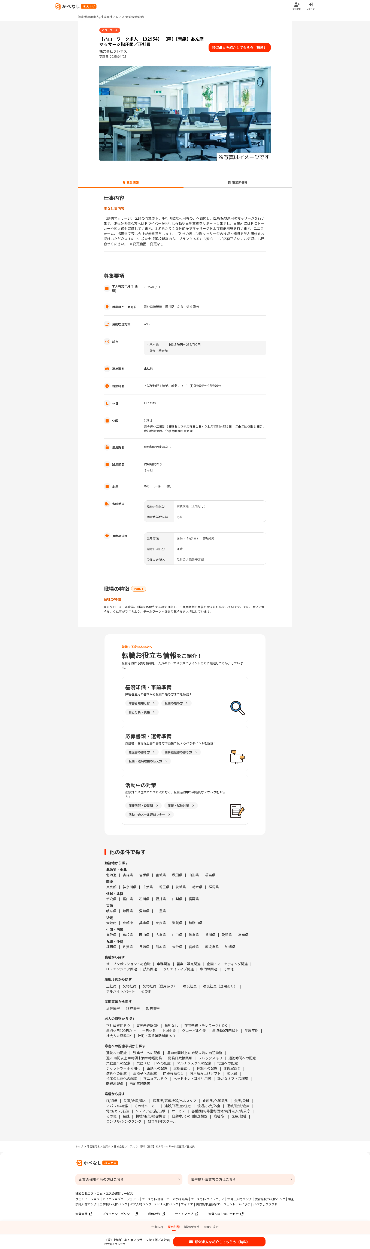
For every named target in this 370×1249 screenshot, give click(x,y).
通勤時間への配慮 (242, 1057)
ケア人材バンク (140, 1204)
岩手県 (144, 874)
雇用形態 (174, 1227)
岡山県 (144, 934)
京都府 (128, 922)
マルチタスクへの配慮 (194, 1063)
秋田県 (177, 874)
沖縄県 (230, 946)
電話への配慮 (227, 1063)
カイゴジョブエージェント (121, 1199)
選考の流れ (211, 1227)
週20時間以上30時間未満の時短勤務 (134, 1057)
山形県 (194, 874)
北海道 (111, 874)
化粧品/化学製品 (215, 1100)
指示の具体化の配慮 (121, 1078)
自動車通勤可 (140, 1083)
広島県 (161, 934)
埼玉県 (164, 886)
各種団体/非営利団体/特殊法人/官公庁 (220, 1110)
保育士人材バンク (239, 1199)
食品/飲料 (241, 1100)
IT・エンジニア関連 (121, 968)
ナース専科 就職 (153, 1199)
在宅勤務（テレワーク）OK (205, 1025)
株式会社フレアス (124, 1146)
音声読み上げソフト (205, 1073)
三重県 (161, 910)
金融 (126, 1116)
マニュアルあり (155, 1078)
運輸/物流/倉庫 (238, 1105)
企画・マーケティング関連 (227, 963)
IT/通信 (111, 1100)
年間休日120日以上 (121, 1030)
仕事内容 (157, 1227)
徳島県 (194, 934)
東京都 (111, 886)
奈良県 (161, 922)
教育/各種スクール (162, 1121)
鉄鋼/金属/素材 (135, 1100)
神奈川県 (129, 886)
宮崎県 (194, 946)
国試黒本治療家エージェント (216, 1204)
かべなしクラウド (265, 1204)
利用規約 (154, 1214)
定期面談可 (182, 1068)
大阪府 (111, 922)
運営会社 (81, 1214)
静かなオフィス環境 (232, 1078)
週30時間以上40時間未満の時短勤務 (194, 1052)
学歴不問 (251, 1030)
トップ (79, 1146)
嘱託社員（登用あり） (220, 986)
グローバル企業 (194, 1030)
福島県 (210, 874)
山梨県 (177, 898)
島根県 (128, 934)
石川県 (144, 898)
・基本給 (152, 344)
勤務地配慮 (114, 1083)
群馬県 (214, 886)
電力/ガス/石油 (117, 1110)
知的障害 (153, 1008)
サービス (178, 1110)
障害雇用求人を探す (98, 1146)
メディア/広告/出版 (150, 1110)
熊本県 (161, 946)
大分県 (177, 946)
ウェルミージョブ (87, 1199)
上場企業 (169, 1030)
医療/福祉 (238, 1116)
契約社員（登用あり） (160, 986)
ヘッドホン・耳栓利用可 (192, 1078)
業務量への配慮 (118, 1063)
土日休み (149, 1030)
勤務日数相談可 (180, 1057)
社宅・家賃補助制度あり (156, 1035)
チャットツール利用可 (123, 1068)
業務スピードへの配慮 (153, 1063)
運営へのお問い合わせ (223, 1214)
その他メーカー (146, 1105)
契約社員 (129, 986)
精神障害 (133, 1008)
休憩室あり (232, 1068)
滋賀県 (177, 922)
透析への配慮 (116, 1073)
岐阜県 (111, 910)
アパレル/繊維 (117, 1105)
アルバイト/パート (120, 991)
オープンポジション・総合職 (128, 963)
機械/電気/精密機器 (151, 1116)
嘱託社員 (190, 986)
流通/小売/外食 (208, 1105)
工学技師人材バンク (113, 1204)
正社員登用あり (118, 1025)
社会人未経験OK (118, 1035)
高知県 (243, 934)
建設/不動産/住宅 (177, 1105)
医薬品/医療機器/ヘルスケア (175, 1100)
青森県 (128, 874)
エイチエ (187, 1204)
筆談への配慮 (157, 1068)
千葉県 (148, 886)
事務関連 (163, 963)
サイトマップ (184, 1214)
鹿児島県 (212, 946)
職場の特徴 (191, 1227)
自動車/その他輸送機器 (189, 1116)
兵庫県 (144, 922)
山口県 (177, 934)
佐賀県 (128, 946)
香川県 (210, 934)
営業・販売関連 (189, 963)
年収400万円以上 (225, 1030)
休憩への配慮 (207, 1068)
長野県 (194, 898)
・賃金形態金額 (157, 351)
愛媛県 (227, 934)
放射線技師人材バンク (270, 1199)
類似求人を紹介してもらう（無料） (239, 47)
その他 (228, 968)
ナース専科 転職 (177, 1199)
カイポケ (244, 1204)
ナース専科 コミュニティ (207, 1199)
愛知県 (144, 910)
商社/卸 (219, 1116)
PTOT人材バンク (166, 1204)
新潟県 (111, 898)
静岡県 (128, 910)
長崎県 (144, 946)
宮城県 (161, 874)
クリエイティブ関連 (178, 968)
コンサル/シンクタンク (124, 1121)
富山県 (128, 898)
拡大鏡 (232, 1073)
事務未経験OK (147, 1025)
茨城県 (181, 886)
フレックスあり (210, 1057)
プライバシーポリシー (118, 1214)
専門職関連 (208, 968)
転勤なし (171, 1025)
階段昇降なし (173, 1073)
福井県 (161, 898)
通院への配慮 (116, 1052)
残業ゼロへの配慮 (146, 1052)
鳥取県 (111, 934)
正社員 (111, 986)
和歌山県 (195, 922)
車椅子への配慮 (145, 1073)
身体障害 (113, 1008)
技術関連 (150, 968)
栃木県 (197, 886)
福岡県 (111, 946)
